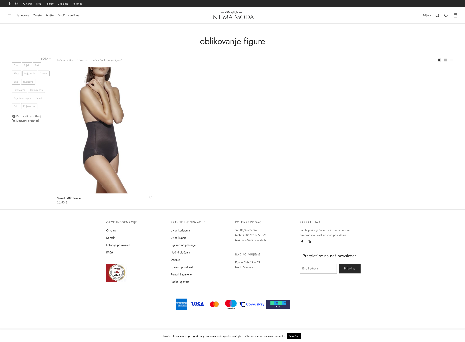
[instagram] (17, 4)
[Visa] (197, 304)
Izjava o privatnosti (182, 267)
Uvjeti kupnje (178, 238)
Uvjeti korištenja (180, 230)
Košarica (77, 3)
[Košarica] (455, 15)
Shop (72, 60)
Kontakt (49, 3)
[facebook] (9, 4)
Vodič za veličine (68, 15)
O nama (27, 3)
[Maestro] (231, 304)
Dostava (175, 260)
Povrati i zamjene (181, 274)
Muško (50, 15)
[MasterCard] (214, 304)
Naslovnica (22, 15)
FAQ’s (109, 252)
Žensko (37, 15)
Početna (61, 60)
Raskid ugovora (180, 282)
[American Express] (181, 304)
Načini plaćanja (180, 252)
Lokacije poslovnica (118, 245)
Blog (38, 3)
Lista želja (63, 3)
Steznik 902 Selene (69, 198)
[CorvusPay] (252, 304)
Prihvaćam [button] (294, 336)
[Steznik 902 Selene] (104, 130)
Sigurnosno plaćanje (183, 245)
